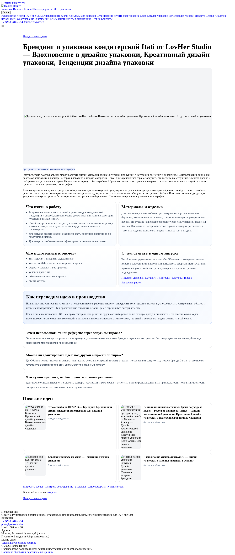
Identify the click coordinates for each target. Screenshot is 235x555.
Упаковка (7, 9)
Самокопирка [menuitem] (83, 18)
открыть (52, 492)
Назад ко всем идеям (35, 36)
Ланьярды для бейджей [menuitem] (83, 15)
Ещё (6, 12)
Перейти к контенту (13, 2)
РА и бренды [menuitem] (33, 15)
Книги (28, 9)
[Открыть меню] (2, 26)
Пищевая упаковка (132, 277)
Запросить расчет (131, 282)
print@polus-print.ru (12, 524)
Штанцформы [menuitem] (105, 15)
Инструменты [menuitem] (66, 18)
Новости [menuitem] (200, 15)
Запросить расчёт (34, 21)
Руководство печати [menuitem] (13, 15)
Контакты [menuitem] (107, 18)
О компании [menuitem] (42, 18)
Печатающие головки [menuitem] (182, 15)
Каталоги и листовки (157, 277)
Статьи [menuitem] (210, 15)
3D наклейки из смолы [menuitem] (55, 15)
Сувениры (65, 9)
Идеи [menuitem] (13, 18)
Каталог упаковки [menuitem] (158, 15)
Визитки (18, 9)
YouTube (31, 542)
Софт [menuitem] (143, 15)
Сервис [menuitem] (96, 18)
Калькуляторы (116, 486)
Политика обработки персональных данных (27, 552)
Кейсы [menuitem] (54, 18)
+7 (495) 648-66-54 (12, 21)
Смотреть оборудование (59, 486)
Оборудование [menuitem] (26, 18)
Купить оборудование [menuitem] (127, 15)
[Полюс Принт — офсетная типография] (11, 5)
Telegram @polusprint (13, 542)
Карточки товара (182, 277)
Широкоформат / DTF (45, 9)
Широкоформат (97, 486)
